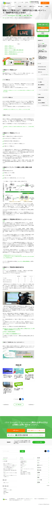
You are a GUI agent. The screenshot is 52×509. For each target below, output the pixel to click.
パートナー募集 (20, 2)
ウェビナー (22, 466)
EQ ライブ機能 (18, 15)
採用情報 (26, 2)
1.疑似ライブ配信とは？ (9, 46)
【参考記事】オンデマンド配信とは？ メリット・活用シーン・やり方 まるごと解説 (16, 109)
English (48, 485)
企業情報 (46, 6)
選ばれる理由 (40, 6)
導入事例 (19, 6)
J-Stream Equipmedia (11, 15)
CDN (21, 467)
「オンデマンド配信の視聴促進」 (23, 261)
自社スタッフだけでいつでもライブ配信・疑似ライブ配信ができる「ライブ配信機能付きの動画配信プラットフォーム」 (19, 329)
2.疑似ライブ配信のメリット (10, 47)
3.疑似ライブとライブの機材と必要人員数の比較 (14, 49)
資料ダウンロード (32, 6)
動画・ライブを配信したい (8, 463)
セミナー (25, 6)
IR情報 (15, 2)
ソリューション (5, 6)
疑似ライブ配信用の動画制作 (9, 331)
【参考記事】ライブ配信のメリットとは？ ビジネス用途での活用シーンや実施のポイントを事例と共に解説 (18, 91)
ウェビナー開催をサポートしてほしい (9, 466)
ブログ (38, 462)
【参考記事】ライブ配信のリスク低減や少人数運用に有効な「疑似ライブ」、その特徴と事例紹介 (18, 127)
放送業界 (5, 488)
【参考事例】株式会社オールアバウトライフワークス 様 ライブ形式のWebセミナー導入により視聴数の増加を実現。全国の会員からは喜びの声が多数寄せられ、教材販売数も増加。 (18, 256)
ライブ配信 (24, 15)
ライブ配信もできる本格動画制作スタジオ (12, 333)
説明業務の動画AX (23, 461)
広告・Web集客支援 (24, 471)
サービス (13, 6)
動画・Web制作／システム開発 (25, 472)
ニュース (11, 3)
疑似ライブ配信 (29, 15)
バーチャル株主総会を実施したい (9, 467)
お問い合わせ (39, 467)
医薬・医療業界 (6, 492)
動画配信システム (23, 462)
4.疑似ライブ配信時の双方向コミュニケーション (14, 51)
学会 (4, 493)
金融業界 (5, 491)
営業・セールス (6, 482)
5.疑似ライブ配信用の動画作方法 (11, 53)
